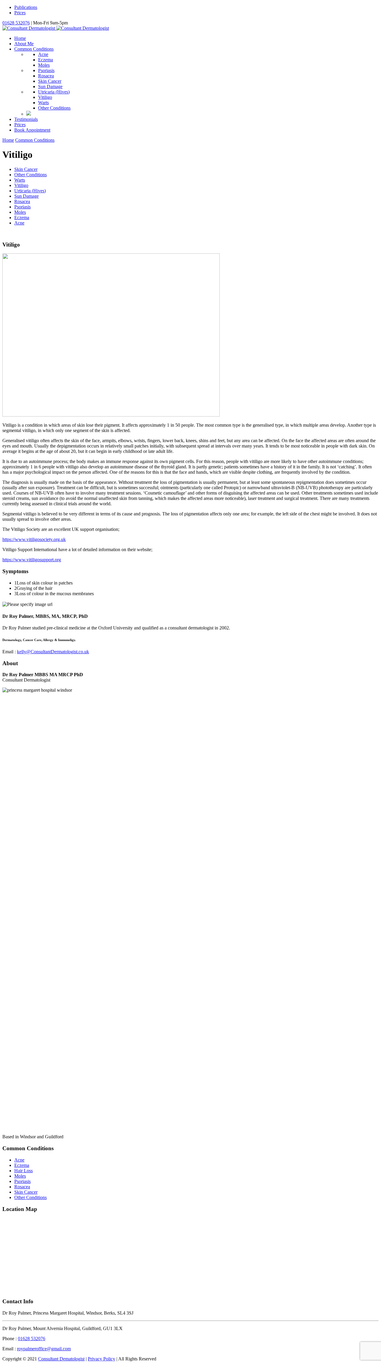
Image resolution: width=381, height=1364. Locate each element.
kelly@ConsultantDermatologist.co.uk (53, 651)
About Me (24, 43)
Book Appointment (32, 129)
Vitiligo (45, 97)
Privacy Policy (101, 1358)
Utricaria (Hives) (54, 91)
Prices (20, 12)
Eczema (45, 59)
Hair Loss (23, 1170)
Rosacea (46, 75)
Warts (43, 102)
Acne (43, 54)
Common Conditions (34, 49)
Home (20, 38)
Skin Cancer (49, 81)
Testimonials (26, 119)
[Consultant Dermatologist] (55, 28)
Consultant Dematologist (61, 1358)
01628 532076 (16, 22)
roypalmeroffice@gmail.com (44, 1348)
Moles (44, 65)
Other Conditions (54, 107)
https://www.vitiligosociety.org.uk (34, 539)
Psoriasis (46, 70)
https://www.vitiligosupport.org (31, 559)
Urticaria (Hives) (30, 190)
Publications (25, 7)
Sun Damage (50, 86)
